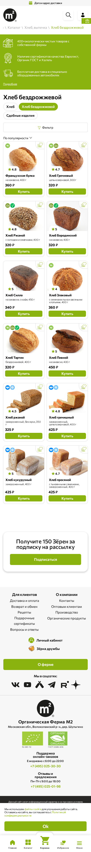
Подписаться (45, 559)
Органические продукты (66, 618)
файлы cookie (33, 809)
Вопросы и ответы (24, 629)
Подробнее (10, 83)
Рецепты (24, 612)
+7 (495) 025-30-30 (45, 766)
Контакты (66, 600)
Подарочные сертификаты (24, 621)
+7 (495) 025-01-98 (46, 786)
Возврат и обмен (24, 606)
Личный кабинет (49, 640)
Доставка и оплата (24, 600)
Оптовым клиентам (66, 606)
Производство (66, 612)
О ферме (45, 664)
